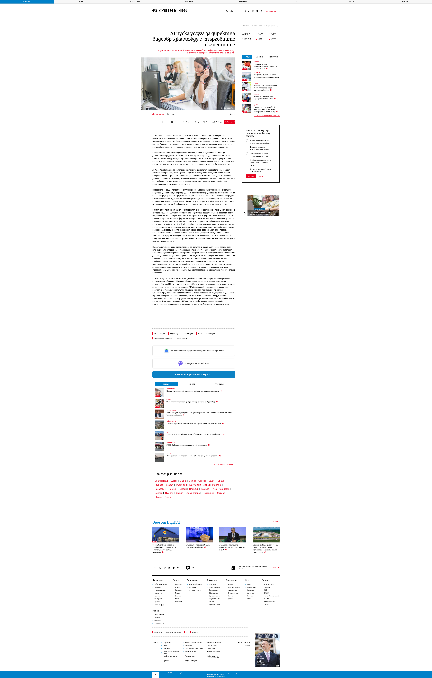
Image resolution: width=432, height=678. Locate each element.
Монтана (216, 485)
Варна (183, 481)
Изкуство (250, 596)
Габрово (159, 485)
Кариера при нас (190, 651)
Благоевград (161, 481)
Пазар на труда (259, 209)
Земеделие (158, 599)
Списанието (158, 621)
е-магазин (188, 333)
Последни (166, 384)
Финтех (230, 599)
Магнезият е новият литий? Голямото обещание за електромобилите (266, 88)
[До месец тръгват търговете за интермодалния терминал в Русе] (159, 424)
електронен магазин (206, 333)
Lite (297, 2)
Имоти (177, 599)
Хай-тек (230, 596)
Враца (221, 481)
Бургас (173, 481)
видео (162, 333)
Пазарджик (160, 489)
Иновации (178, 590)
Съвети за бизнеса (195, 584)
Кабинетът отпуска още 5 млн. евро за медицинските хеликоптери (194, 434)
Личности (250, 593)
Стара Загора (193, 493)
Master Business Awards (272, 596)
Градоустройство (214, 599)
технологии (158, 632)
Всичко (405, 2)
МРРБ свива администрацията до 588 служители (186, 445)
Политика (212, 584)
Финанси (178, 596)
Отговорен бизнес (195, 590)
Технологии (243, 2)
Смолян (169, 493)
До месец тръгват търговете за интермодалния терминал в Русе (194, 423)
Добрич (169, 485)
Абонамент (188, 646)
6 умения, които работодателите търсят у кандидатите (265, 66)
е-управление (232, 590)
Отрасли (177, 587)
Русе (214, 489)
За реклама (167, 643)
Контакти (166, 648)
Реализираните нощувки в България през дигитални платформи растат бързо (265, 109)
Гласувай (251, 176)
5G (186, 632)
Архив (261, 176)
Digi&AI (261, 26)
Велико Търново (197, 481)
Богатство (250, 590)
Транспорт (157, 596)
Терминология (159, 615)
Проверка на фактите (214, 643)
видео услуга (175, 333)
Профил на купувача (170, 656)
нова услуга (182, 338)
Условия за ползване (213, 651)
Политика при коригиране (194, 648)
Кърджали (181, 485)
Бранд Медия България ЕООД (171, 652)
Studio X (222, 675)
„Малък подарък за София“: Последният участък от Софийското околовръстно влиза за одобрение (199, 414)
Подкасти (267, 587)
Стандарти (192, 587)
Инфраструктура (159, 590)
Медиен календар (191, 661)
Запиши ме (276, 568)
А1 (155, 333)
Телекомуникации (234, 587)
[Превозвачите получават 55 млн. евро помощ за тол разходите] (159, 457)
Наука (249, 584)
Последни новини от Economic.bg (267, 116)
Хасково (220, 493)
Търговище (208, 493)
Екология (212, 602)
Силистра (224, 489)
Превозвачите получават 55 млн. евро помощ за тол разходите (192, 456)
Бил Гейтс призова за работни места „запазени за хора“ (232, 547)
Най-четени (192, 384)
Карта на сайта (212, 646)
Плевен (183, 489)
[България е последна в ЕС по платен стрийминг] (199, 534)
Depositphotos (221, 676)
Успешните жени (269, 602)
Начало (245, 26)
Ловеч (207, 485)
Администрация (214, 605)
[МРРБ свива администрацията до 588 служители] (159, 446)
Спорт (249, 599)
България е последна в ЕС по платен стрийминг (198, 546)
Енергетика (158, 593)
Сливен (159, 493)
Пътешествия (251, 587)
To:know (157, 618)
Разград (205, 489)
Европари (157, 587)
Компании (178, 584)
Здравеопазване (214, 596)
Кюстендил (195, 485)
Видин (212, 481)
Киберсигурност (233, 593)
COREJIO (266, 593)
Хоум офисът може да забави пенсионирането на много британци (263, 213)
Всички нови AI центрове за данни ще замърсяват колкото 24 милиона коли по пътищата (265, 548)
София (179, 493)
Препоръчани (219, 384)
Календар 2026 (268, 584)
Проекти (351, 2)
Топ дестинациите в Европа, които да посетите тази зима (266, 76)
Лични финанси (214, 587)
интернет (195, 632)
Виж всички (276, 521)
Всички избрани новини (223, 464)
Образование (213, 593)
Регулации (178, 602)
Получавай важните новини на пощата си (253, 567)
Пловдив (193, 489)
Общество (189, 2)
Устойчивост (135, 2)
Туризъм (157, 602)
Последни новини (273, 11)
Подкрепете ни (190, 656)
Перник (172, 489)
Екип (165, 646)
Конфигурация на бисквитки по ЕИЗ (213, 657)
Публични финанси (160, 584)
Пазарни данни (159, 624)
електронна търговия (163, 338)
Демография (213, 590)
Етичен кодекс (211, 648)
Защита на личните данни (193, 643)
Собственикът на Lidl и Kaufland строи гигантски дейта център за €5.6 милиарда (164, 548)
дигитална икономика (173, 632)
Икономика (27, 2)
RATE (265, 590)
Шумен (158, 497)
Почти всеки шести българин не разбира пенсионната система (193, 391)
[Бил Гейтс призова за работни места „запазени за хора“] (232, 534)
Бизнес (81, 2)
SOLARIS (266, 605)
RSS (193, 568)
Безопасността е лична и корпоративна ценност (264, 97)
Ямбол (167, 497)
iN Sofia (266, 599)
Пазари (177, 593)
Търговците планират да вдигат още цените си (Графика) (190, 402)
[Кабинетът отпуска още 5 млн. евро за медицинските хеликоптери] (159, 435)
